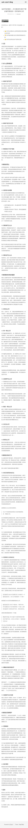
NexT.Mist (21, 824)
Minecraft (18, 14)
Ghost (11, 824)
